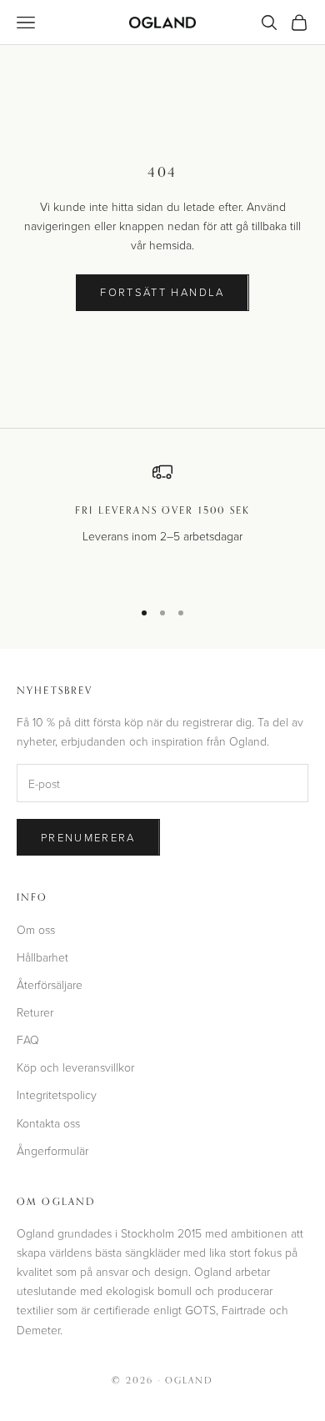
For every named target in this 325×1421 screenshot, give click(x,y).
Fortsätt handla (162, 291)
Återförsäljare (49, 984)
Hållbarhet (42, 957)
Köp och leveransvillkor (75, 1067)
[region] (162, 523)
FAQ (28, 1039)
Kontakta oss (48, 1123)
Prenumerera (88, 837)
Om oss (36, 929)
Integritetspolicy (57, 1094)
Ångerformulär (52, 1150)
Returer (35, 1012)
